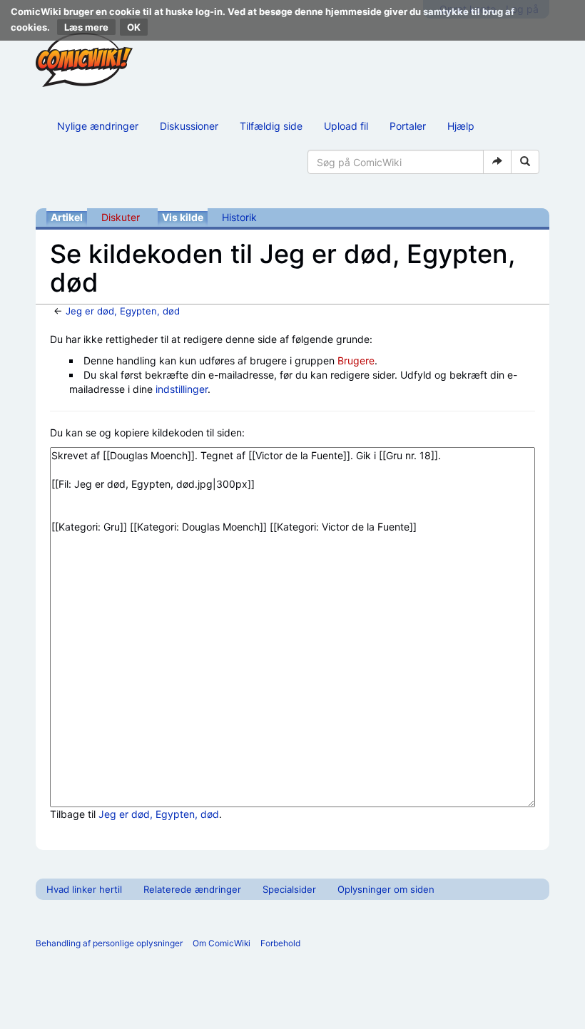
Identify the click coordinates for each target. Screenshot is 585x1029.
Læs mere (86, 27)
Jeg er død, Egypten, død (123, 311)
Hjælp (460, 126)
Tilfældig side (271, 126)
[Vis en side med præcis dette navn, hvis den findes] (497, 162)
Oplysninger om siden (385, 889)
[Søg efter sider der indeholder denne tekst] (525, 162)
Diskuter (120, 217)
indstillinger (182, 389)
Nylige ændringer (97, 126)
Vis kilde (182, 217)
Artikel (67, 217)
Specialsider (289, 889)
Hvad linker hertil (84, 889)
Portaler (408, 126)
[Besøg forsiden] (84, 60)
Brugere (356, 360)
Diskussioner (189, 126)
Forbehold (280, 943)
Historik (239, 217)
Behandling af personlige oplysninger (109, 943)
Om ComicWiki (221, 943)
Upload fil (346, 126)
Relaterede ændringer (192, 889)
